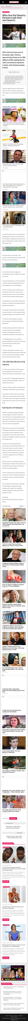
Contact (11, 1015)
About (6, 1015)
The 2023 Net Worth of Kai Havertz (11, 82)
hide (18, 72)
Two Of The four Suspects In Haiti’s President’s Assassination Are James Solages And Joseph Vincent (14, 869)
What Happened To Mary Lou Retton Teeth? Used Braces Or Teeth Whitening (13, 945)
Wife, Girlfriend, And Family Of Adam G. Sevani (12, 500)
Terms (15, 1015)
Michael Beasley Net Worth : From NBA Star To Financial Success (13, 987)
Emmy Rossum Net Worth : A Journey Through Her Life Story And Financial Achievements (12, 993)
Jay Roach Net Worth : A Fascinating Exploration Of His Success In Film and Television (12, 999)
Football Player (13, 818)
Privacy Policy (14, 1017)
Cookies (20, 1015)
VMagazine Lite (14, 1019)
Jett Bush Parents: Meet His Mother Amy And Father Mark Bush (13, 907)
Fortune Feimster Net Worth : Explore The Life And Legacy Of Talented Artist (13, 1008)
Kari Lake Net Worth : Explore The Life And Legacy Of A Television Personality (13, 1004)
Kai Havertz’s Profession (9, 83)
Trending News (6, 12)
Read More (5, 881)
